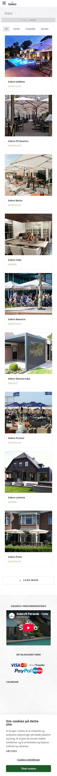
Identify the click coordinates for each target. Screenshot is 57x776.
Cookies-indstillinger (28, 759)
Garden (16, 28)
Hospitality (30, 28)
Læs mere (11, 750)
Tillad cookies (28, 768)
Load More (30, 580)
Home (24, 20)
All (6, 28)
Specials (44, 28)
